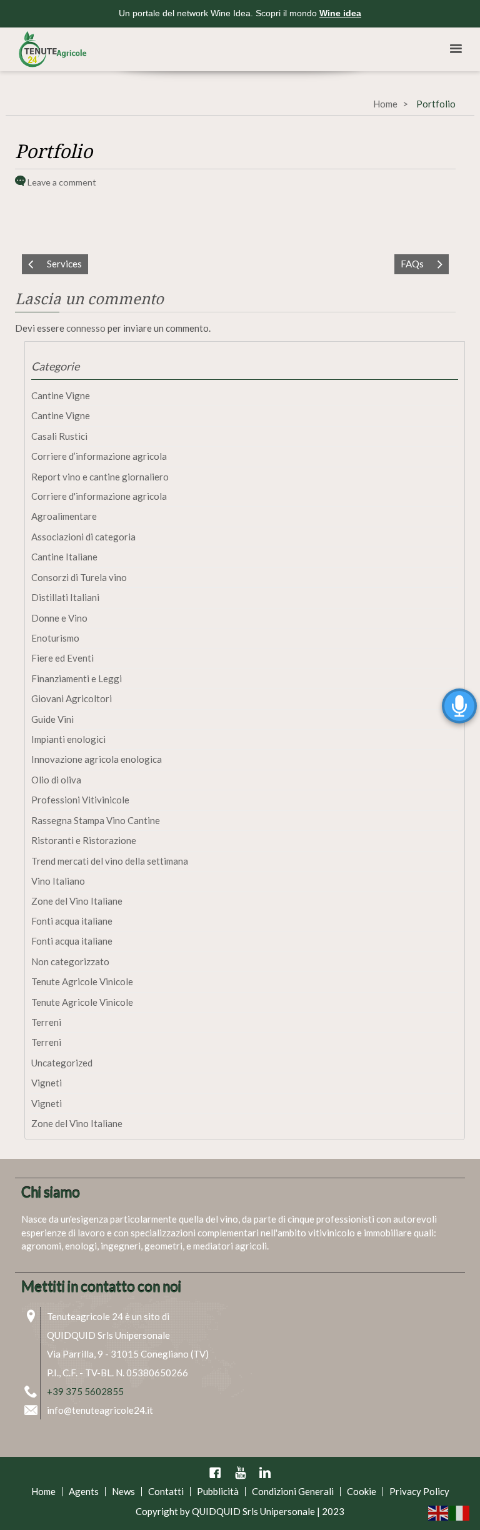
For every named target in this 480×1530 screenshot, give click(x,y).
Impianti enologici (68, 739)
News (123, 1491)
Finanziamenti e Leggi (76, 678)
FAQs (412, 263)
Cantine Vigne (60, 395)
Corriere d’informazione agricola (99, 456)
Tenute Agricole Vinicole (82, 981)
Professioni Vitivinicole (80, 799)
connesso (86, 328)
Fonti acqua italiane (71, 920)
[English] (438, 1512)
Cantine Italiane (64, 556)
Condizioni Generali (293, 1491)
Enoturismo (55, 637)
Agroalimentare (64, 516)
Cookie (361, 1491)
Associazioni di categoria (83, 536)
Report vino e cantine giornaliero (100, 476)
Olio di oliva (56, 779)
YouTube (240, 1472)
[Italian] (460, 1512)
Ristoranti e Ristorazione (83, 840)
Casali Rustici (59, 436)
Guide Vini (52, 719)
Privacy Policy (419, 1491)
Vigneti (46, 1082)
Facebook (215, 1472)
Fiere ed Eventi (62, 657)
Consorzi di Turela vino (79, 577)
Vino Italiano (58, 881)
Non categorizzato (70, 961)
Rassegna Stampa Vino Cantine (95, 820)
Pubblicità (218, 1491)
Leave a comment (62, 182)
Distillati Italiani (65, 597)
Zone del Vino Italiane (76, 901)
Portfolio (53, 151)
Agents (84, 1491)
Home (385, 103)
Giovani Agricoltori (71, 698)
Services (64, 263)
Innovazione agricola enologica (96, 759)
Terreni (46, 1022)
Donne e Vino (59, 617)
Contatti (166, 1491)
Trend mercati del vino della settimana (109, 861)
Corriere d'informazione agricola (99, 496)
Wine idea (340, 13)
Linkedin (265, 1472)
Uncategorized (61, 1062)
